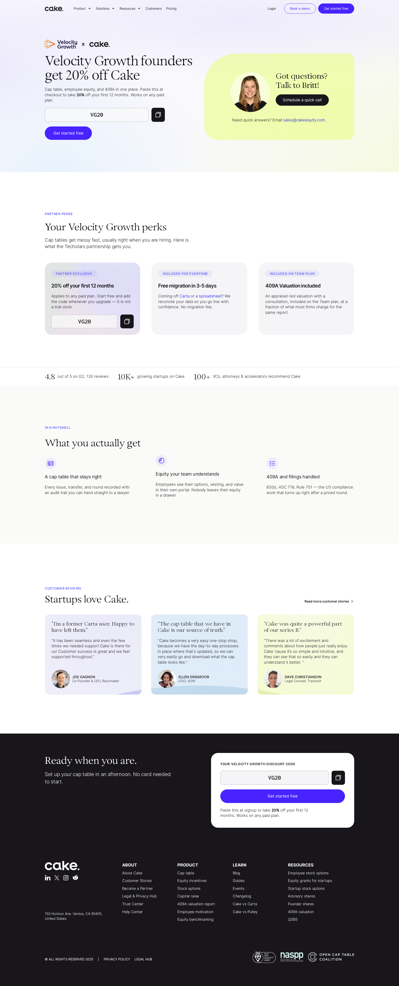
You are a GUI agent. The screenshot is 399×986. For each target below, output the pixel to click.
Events (238, 888)
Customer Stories (136, 880)
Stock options (188, 888)
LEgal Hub (143, 959)
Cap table (185, 873)
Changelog (242, 896)
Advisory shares (301, 896)
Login (272, 8)
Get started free (336, 8)
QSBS (292, 919)
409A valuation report (196, 904)
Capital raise (188, 896)
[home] (56, 8)
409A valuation (301, 911)
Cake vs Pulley (245, 911)
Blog (236, 873)
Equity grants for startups (310, 880)
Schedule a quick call (302, 100)
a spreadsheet (209, 296)
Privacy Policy (117, 959)
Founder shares (301, 904)
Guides (239, 880)
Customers (153, 8)
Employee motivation (195, 911)
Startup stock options (306, 888)
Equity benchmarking (195, 919)
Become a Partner (137, 888)
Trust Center (132, 904)
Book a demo (300, 8)
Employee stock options (308, 873)
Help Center (132, 911)
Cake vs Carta (245, 904)
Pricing (171, 8)
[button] (82, 8)
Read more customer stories (327, 601)
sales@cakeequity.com (304, 120)
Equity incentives (191, 880)
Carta (185, 296)
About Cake (132, 873)
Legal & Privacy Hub (139, 896)
